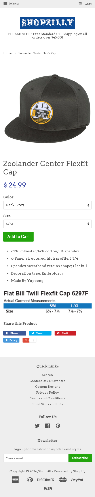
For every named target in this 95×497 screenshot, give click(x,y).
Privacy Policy (47, 392)
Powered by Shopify (70, 471)
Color (8, 197)
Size (7, 216)
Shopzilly (45, 471)
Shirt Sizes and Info (47, 404)
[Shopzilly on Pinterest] (57, 426)
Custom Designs (47, 386)
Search (47, 375)
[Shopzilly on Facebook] (47, 426)
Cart (88, 4)
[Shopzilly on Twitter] (37, 426)
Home (7, 53)
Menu (14, 4)
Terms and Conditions (47, 398)
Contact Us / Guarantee (47, 381)
